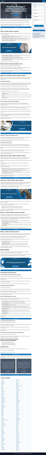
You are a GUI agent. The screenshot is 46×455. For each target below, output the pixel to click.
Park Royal (2, 407)
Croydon (17, 408)
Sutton (17, 411)
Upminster (17, 450)
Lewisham (17, 393)
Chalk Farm (2, 400)
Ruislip (17, 425)
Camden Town (3, 398)
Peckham (2, 422)
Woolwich (17, 424)
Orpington (17, 443)
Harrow (17, 386)
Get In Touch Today (16, 27)
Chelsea (5, 352)
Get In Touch (39, 30)
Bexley (17, 444)
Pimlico (2, 390)
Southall (17, 384)
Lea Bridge (2, 447)
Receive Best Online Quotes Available (16, 73)
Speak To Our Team (16, 318)
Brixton (2, 409)
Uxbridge (17, 435)
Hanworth (17, 410)
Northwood (17, 433)
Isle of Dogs (17, 383)
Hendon (2, 425)
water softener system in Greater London (8, 77)
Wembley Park (3, 426)
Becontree (17, 441)
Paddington (1, 352)
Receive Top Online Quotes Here (16, 133)
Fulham (14, 352)
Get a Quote (15, 15)
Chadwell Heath (18, 442)
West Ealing (2, 423)
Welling (17, 436)
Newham (17, 417)
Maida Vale (11, 352)
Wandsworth (2, 397)
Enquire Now (16, 229)
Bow (1, 442)
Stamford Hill (3, 439)
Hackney (2, 434)
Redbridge (17, 427)
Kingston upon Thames (19, 385)
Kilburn (2, 389)
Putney (2, 392)
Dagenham (17, 445)
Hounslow (2, 448)
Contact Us (16, 270)
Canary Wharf (3, 449)
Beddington (17, 401)
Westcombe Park (18, 400)
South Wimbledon (3, 424)
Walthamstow (18, 419)
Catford (17, 394)
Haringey (2, 441)
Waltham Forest (18, 418)
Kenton (17, 382)
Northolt (17, 392)
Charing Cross (3, 391)
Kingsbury (2, 431)
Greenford (2, 440)
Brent (2, 416)
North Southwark (3, 406)
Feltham (17, 416)
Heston (17, 391)
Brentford (2, 414)
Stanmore (17, 403)
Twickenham (3, 433)
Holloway (2, 415)
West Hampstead (3, 401)
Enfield (17, 428)
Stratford (17, 399)
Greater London (18, 409)
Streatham (2, 417)
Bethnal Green (3, 432)
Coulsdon (17, 434)
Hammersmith (8, 352)
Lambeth (2, 408)
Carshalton (17, 402)
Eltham (17, 426)
